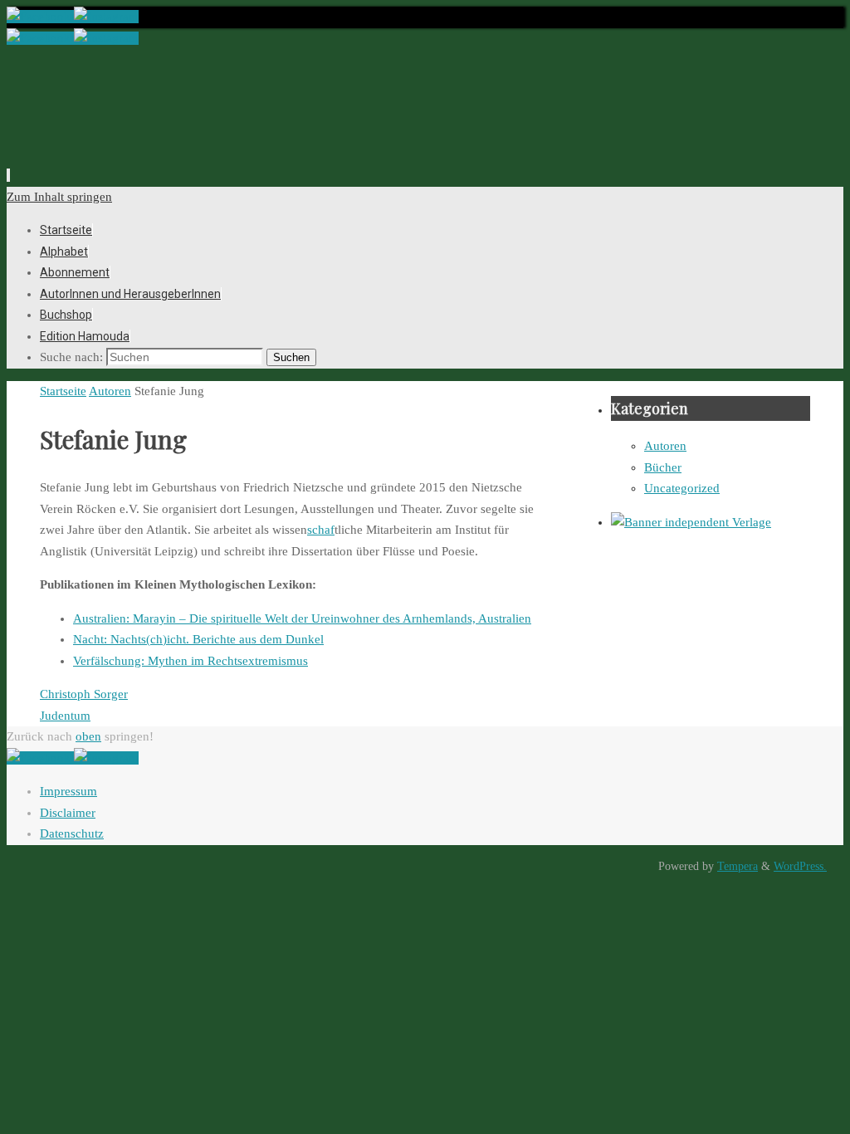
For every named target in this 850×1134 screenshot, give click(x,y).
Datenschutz (72, 833)
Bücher (662, 467)
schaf (321, 529)
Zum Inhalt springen (59, 196)
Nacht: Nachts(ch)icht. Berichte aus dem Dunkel (198, 639)
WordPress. (800, 866)
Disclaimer (67, 812)
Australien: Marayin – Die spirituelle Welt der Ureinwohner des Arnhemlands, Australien (302, 618)
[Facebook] (40, 16)
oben (88, 736)
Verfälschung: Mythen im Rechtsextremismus (190, 660)
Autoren (110, 391)
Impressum (68, 791)
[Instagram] (106, 16)
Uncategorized (682, 488)
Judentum (65, 715)
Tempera (737, 866)
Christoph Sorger (84, 694)
